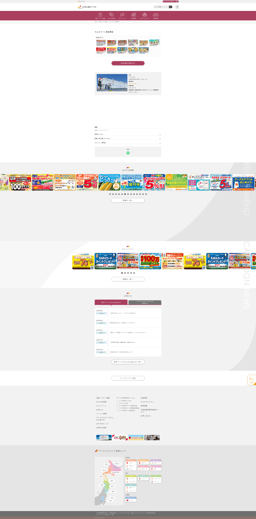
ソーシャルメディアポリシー (124, 512)
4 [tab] (119, 194)
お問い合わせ (146, 416)
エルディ (131, 468)
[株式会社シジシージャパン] (120, 437)
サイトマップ (100, 514)
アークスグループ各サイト (169, 1)
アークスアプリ (122, 403)
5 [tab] (122, 194)
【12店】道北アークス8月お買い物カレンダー (121, 352)
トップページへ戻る (128, 378)
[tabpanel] (105, 182)
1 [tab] (110, 194)
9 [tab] (134, 194)
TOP (96, 21)
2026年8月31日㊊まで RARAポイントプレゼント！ (123, 322)
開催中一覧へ (128, 200)
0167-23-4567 (133, 83)
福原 (155, 468)
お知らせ (99, 410)
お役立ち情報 (101, 427)
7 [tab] (128, 194)
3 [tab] (116, 194)
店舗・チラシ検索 (100, 18)
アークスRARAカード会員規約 (126, 410)
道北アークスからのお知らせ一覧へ (128, 362)
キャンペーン (122, 18)
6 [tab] (125, 194)
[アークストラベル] (104, 437)
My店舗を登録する (128, 63)
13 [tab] (146, 194)
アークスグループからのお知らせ (104, 419)
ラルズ (130, 462)
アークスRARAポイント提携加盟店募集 (128, 408)
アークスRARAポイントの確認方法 (127, 405)
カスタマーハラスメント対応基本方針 (144, 512)
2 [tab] (113, 194)
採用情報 (155, 18)
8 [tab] (131, 194)
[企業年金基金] (136, 437)
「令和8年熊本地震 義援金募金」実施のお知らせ (122, 342)
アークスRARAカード (124, 398)
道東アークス (157, 462)
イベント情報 (101, 414)
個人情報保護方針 (101, 512)
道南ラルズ (144, 462)
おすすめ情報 (111, 18)
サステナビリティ (145, 18)
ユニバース (131, 478)
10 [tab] (137, 194)
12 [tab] (143, 194)
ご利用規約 (111, 512)
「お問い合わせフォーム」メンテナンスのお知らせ (123, 313)
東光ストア (131, 465)
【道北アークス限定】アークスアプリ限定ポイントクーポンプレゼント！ (129, 332)
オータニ (131, 500)
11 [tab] (140, 194)
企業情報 (133, 18)
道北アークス (145, 468)
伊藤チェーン (132, 487)
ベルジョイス (132, 481)
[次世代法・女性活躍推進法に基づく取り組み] (152, 437)
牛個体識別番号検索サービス (150, 411)
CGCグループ (108, 514)
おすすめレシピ (102, 424)
